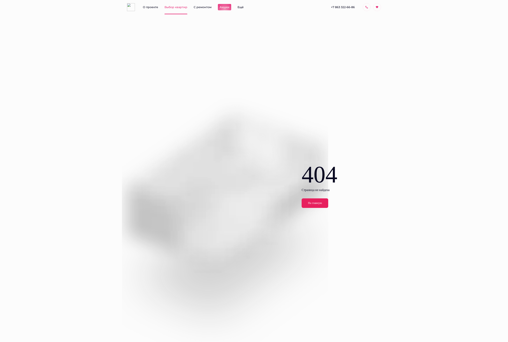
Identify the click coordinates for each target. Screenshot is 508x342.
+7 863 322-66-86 (343, 7)
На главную (315, 203)
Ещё (241, 7)
